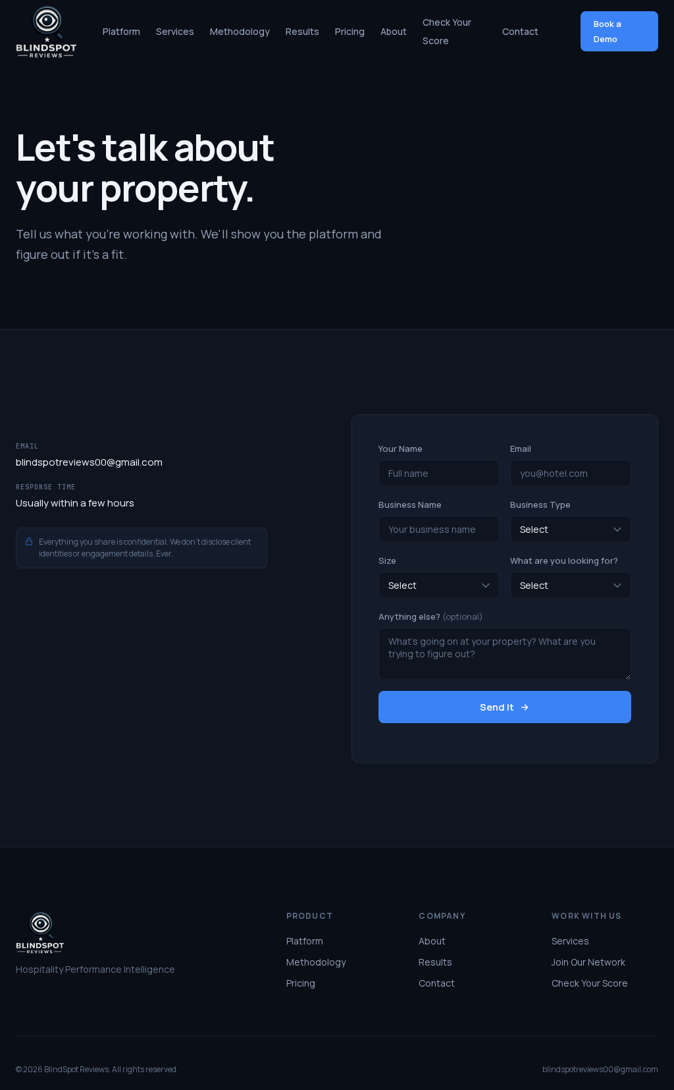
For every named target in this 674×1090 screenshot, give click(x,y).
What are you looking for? (564, 560)
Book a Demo (607, 31)
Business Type (540, 504)
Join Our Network (588, 962)
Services (175, 31)
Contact (520, 31)
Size (387, 560)
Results (302, 31)
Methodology (240, 31)
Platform (121, 31)
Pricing (350, 31)
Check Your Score (590, 983)
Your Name (400, 448)
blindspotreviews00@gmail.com (89, 462)
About (393, 31)
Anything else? (430, 616)
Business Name (410, 504)
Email (520, 448)
